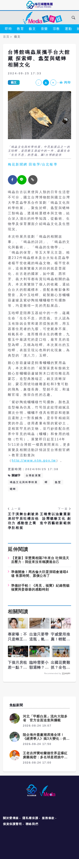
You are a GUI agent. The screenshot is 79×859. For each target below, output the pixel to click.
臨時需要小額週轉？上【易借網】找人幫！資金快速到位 (39, 665)
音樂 (44, 28)
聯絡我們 (32, 823)
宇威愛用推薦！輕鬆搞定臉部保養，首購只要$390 (60, 637)
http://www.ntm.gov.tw (34, 460)
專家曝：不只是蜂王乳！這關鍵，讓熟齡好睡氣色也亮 (17, 637)
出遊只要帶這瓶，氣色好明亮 (39, 637)
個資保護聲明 (12, 823)
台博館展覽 (33, 475)
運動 (68, 28)
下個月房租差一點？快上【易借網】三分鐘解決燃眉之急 (17, 665)
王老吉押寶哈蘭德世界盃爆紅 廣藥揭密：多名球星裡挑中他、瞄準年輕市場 (47, 757)
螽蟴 (58, 482)
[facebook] (12, 180)
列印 (67, 82)
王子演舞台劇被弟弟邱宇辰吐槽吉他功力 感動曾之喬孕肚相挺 (23, 520)
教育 (20, 28)
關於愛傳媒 (11, 818)
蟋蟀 (13, 489)
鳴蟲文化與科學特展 (24, 482)
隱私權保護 (30, 818)
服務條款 (48, 818)
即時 (8, 28)
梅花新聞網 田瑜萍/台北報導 (33, 164)
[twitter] (22, 180)
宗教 (56, 28)
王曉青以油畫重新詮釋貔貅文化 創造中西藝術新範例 (55, 518)
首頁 (6, 36)
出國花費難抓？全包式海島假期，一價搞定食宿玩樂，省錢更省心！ (60, 665)
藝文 (32, 28)
